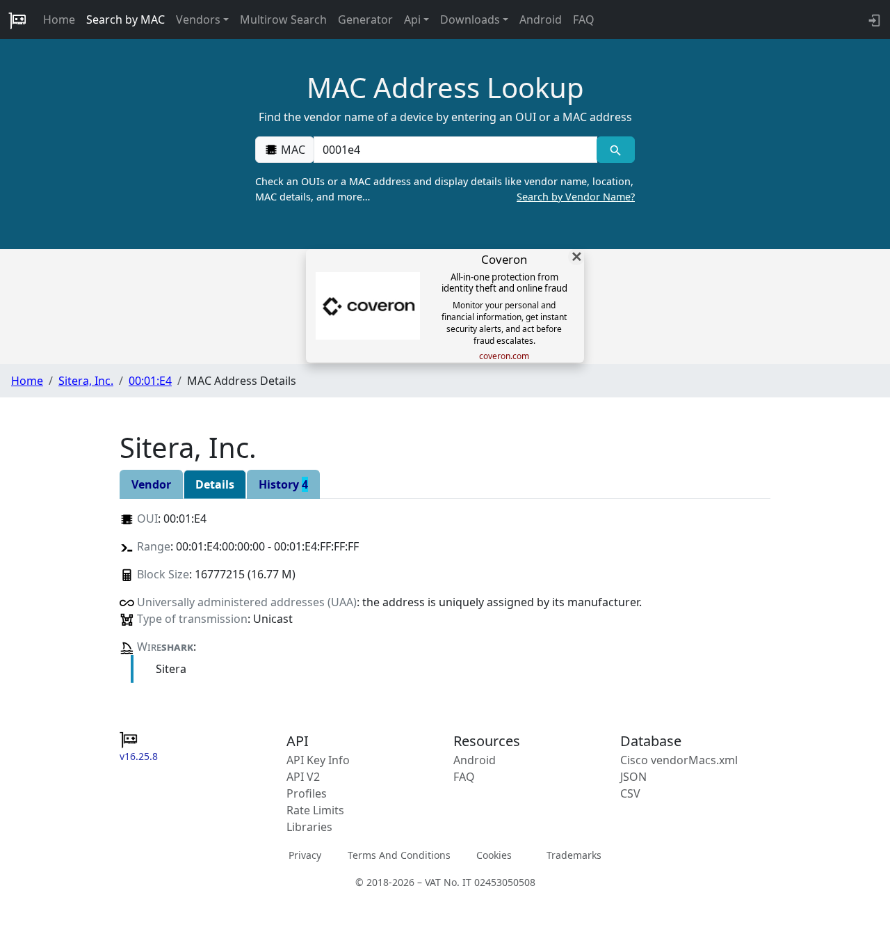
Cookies (494, 855)
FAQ (583, 19)
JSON (633, 776)
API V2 (303, 776)
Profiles (306, 793)
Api (412, 19)
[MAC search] (616, 149)
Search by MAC (125, 19)
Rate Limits (315, 810)
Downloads (470, 19)
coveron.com (504, 356)
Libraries (309, 826)
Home (59, 19)
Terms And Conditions (399, 855)
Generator (365, 19)
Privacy (305, 855)
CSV (630, 793)
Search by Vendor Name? (576, 196)
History (283, 484)
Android (540, 19)
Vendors (198, 19)
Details (214, 484)
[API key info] (873, 19)
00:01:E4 (150, 380)
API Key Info (318, 760)
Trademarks (574, 855)
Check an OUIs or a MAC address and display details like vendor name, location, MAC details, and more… (445, 189)
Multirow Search (283, 19)
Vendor (151, 484)
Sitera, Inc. (85, 380)
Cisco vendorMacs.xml (679, 760)
